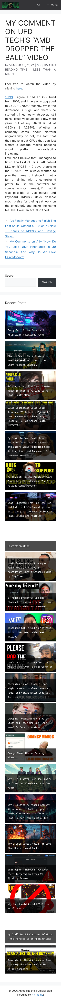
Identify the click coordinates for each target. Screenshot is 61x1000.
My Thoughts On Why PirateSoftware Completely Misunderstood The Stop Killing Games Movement (30, 481)
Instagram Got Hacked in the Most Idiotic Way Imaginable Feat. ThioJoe (29, 632)
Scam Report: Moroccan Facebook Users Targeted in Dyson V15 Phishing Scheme (28, 874)
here (19, 88)
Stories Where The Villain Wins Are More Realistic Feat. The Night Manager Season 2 (28, 360)
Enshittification (18, 546)
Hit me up (37, 994)
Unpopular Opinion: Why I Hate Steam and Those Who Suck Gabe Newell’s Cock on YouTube (27, 723)
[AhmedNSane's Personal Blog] (10, 5)
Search (10, 275)
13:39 (9, 97)
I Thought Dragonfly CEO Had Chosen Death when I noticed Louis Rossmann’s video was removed (30, 602)
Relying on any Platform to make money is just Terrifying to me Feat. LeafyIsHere (29, 390)
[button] (38, 5)
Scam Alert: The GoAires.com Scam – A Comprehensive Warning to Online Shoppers (29, 964)
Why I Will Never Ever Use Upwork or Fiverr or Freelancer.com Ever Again (29, 783)
